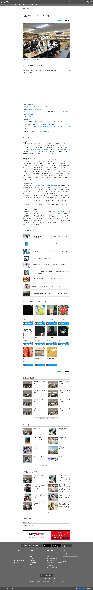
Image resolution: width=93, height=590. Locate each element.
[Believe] (63, 310)
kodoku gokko (26, 317)
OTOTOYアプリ (50, 565)
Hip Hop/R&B (16, 562)
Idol (14, 558)
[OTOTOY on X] (22, 545)
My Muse (37, 358)
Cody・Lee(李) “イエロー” (55, 124)
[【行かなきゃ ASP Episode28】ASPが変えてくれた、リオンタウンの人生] (26, 251)
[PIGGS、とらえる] (27, 459)
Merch (31, 4)
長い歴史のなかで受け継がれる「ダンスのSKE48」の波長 (46, 286)
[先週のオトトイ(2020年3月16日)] (53, 384)
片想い (48, 361)
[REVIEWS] (53, 431)
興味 (36, 337)
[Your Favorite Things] (51, 331)
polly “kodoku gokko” (29, 104)
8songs (60, 337)
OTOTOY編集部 (27, 60)
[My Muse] (40, 352)
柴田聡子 (48, 340)
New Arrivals (20, 4)
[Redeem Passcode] (91, 2)
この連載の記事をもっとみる (47, 418)
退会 (64, 565)
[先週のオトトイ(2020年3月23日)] (27, 393)
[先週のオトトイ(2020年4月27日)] (53, 412)
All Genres (20, 550)
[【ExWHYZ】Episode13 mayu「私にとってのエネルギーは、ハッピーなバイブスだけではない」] (26, 236)
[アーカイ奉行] (53, 459)
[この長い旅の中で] (40, 310)
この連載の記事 (29, 378)
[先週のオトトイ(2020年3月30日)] (53, 393)
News (28, 4)
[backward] (2, 588)
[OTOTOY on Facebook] (29, 545)
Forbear (60, 340)
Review (31, 558)
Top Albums (9, 4)
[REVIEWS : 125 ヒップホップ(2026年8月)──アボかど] (27, 488)
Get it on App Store (47, 545)
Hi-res (15, 553)
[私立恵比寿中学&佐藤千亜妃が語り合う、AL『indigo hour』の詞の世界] (26, 293)
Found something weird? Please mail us (71, 557)
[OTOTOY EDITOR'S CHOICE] (27, 440)
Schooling (41, 4)
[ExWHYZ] (53, 440)
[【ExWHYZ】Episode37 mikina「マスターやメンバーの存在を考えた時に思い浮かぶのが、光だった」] (53, 488)
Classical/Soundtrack (18, 567)
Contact (64, 561)
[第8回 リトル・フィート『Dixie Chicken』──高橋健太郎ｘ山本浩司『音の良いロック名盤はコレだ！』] (26, 272)
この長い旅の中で (38, 317)
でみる (31, 323)
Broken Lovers (26, 358)
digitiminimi (53, 583)
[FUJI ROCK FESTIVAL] (53, 450)
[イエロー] (51, 310)
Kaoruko (25, 340)
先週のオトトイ (33, 564)
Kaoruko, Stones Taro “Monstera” (33, 109)
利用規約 (48, 556)
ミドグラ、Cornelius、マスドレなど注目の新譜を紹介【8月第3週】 (64, 495)
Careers (48, 571)
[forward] (12, 588)
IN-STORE (36, 4)
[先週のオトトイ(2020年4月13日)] (53, 402)
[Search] (88, 2)
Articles (24, 4)
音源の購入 (45, 131)
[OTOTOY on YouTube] (37, 545)
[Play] (24, 323)
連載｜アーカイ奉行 (64, 456)
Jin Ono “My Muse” (29, 119)
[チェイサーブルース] (51, 352)
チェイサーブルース (51, 358)
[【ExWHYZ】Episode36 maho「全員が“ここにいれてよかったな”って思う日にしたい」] (53, 506)
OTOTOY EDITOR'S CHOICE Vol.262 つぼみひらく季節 (45, 244)
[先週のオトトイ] (27, 431)
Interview (32, 554)
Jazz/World (16, 565)
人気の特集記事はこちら (29, 518)
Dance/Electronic (17, 564)
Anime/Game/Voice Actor (19, 560)
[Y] (28, 331)
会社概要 (48, 554)
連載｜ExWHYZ (62, 438)
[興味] (40, 331)
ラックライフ (61, 319)
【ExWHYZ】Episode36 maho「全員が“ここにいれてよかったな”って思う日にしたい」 (64, 506)
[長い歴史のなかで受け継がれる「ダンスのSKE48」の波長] (26, 286)
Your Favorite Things (51, 337)
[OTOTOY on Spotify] (33, 545)
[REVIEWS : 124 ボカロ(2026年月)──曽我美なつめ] (27, 497)
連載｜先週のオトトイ (39, 429)
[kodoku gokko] (28, 310)
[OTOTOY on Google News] (40, 545)
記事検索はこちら (27, 526)
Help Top (65, 553)
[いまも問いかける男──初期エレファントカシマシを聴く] (26, 258)
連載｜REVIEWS (63, 429)
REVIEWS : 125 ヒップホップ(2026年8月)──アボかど (39, 486)
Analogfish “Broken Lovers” (57, 126)
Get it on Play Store (56, 545)
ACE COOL (37, 340)
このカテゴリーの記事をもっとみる (47, 513)
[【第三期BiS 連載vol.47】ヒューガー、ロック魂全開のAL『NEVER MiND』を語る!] (26, 265)
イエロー (48, 317)
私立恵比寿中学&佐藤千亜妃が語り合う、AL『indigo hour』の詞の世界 (49, 293)
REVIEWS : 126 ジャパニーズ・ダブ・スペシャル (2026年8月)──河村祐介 (64, 478)
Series (31, 553)
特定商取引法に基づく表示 (52, 560)
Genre (16, 550)
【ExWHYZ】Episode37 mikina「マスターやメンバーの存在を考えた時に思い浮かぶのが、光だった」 (64, 488)
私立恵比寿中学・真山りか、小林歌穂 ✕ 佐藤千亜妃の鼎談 (45, 185)
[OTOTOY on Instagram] (26, 545)
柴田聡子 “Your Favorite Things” (32, 114)
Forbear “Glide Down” (43, 126)
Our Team (49, 569)
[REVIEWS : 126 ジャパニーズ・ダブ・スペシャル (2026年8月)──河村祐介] (53, 479)
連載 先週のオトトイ (29, 8)
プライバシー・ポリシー (52, 558)
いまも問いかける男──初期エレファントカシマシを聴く (45, 258)
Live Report (32, 560)
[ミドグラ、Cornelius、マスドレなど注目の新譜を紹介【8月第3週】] (53, 497)
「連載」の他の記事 (30, 472)
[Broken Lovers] (28, 352)
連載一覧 (26, 425)
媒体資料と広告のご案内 (52, 567)
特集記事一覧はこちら (28, 522)
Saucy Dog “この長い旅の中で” (40, 124)
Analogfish (25, 361)
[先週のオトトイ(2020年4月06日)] (27, 402)
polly (24, 319)
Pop (14, 556)
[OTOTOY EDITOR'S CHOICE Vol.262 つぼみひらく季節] (26, 244)
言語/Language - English (47, 575)
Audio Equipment (33, 562)
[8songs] (63, 331)
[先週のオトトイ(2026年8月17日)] (27, 479)
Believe (60, 317)
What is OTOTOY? (50, 553)
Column (31, 556)
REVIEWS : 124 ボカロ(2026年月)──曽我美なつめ (39, 495)
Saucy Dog (37, 319)
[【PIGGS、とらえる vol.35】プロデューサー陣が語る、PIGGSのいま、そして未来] (26, 279)
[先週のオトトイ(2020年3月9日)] (27, 384)
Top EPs (14, 4)
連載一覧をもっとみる (47, 466)
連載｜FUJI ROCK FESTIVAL (63, 447)
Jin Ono (36, 361)
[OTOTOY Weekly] (27, 450)
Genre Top (3, 4)
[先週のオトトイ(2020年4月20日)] (27, 412)
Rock (15, 554)
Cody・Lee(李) (50, 319)
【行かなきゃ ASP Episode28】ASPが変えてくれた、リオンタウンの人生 (49, 251)
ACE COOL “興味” (32, 126)
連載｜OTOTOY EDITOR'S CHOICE (38, 438)
